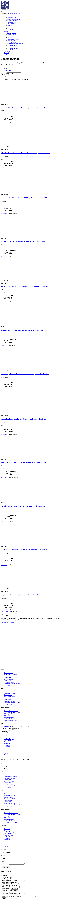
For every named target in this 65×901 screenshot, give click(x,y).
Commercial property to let (11, 711)
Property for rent (11, 33)
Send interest (6, 867)
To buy (6, 879)
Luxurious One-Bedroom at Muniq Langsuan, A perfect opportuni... (24, 108)
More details (4, 123)
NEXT (7, 611)
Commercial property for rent (15, 43)
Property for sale (11, 17)
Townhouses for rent (12, 39)
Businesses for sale (9, 717)
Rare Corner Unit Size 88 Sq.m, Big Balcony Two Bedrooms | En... (24, 462)
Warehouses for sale (9, 718)
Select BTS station (7, 895)
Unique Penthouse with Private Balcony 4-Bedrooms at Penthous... (24, 419)
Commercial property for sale (15, 26)
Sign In (6, 846)
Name (3, 858)
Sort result (3, 73)
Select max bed (6, 890)
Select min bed (6, 888)
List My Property (8, 51)
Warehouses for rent (12, 42)
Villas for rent (11, 40)
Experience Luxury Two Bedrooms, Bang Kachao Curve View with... (25, 241)
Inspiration (7, 746)
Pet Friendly (7, 46)
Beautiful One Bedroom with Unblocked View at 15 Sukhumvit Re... (24, 330)
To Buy (6, 16)
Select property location (8, 893)
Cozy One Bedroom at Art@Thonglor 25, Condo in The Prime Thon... (25, 595)
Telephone (5, 861)
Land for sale (10, 28)
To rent (12, 879)
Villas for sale (11, 25)
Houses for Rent (11, 37)
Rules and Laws (8, 742)
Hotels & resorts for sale (10, 720)
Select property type (7, 880)
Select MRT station (7, 896)
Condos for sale (11, 22)
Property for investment (13, 19)
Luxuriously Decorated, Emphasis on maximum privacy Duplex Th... (25, 374)
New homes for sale (12, 20)
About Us (6, 53)
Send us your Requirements (8, 622)
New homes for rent (12, 34)
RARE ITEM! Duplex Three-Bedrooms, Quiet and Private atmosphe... (25, 286)
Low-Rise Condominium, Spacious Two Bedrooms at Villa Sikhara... (24, 550)
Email (3, 860)
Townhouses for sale (12, 23)
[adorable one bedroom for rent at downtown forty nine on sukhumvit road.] (19, 145)
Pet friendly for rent (12, 45)
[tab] (7, 766)
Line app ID (5, 863)
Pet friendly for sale (12, 30)
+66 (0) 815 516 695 (14, 13)
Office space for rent (9, 714)
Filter (4, 898)
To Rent (6, 31)
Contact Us (7, 54)
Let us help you (8, 740)
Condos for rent (11, 36)
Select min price (6, 882)
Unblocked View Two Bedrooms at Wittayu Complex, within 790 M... (25, 198)
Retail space (7, 715)
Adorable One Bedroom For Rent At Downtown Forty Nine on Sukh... (25, 153)
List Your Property (9, 739)
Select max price (6, 885)
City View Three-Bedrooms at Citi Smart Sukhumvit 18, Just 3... (23, 506)
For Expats (7, 743)
